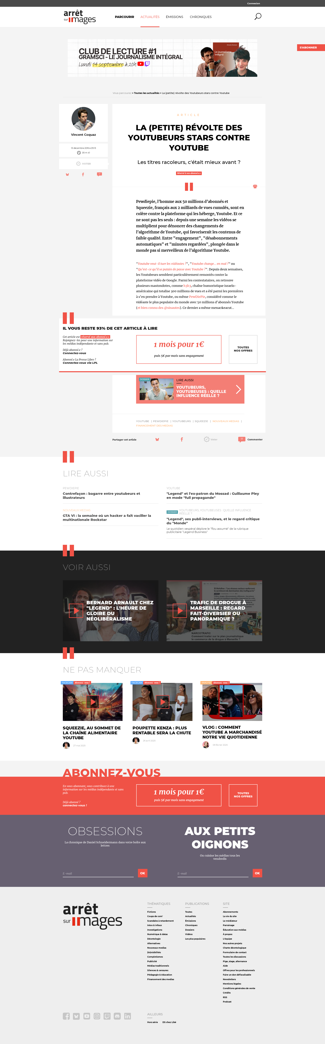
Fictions (151, 912)
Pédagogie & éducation (159, 974)
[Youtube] (87, 1018)
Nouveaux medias (226, 421)
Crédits (227, 992)
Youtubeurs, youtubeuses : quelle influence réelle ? (215, 512)
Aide (225, 966)
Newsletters (229, 979)
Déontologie (154, 939)
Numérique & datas (157, 934)
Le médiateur (230, 921)
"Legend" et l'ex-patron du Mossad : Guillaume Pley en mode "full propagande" (213, 496)
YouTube (142, 421)
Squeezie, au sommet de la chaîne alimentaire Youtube (92, 732)
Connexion (253, 3)
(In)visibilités (154, 952)
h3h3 (187, 286)
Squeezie (201, 421)
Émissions (174, 17)
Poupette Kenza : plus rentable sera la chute (162, 730)
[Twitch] (107, 1018)
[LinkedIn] (127, 1018)
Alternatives (153, 943)
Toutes (188, 912)
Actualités (149, 17)
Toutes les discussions (234, 957)
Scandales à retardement (160, 921)
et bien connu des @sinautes (158, 308)
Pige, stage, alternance (235, 961)
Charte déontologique (234, 948)
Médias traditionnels (158, 966)
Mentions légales (232, 983)
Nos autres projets (232, 943)
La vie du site (230, 916)
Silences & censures (157, 970)
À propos (227, 934)
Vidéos (188, 934)
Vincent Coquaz (83, 135)
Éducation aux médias (234, 930)
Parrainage (228, 925)
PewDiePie (197, 297)
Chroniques (201, 17)
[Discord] (117, 1018)
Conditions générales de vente (239, 988)
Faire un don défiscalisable (237, 974)
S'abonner (308, 47)
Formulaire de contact (234, 952)
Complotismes (155, 957)
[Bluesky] (77, 1018)
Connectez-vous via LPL (80, 362)
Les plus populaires (195, 939)
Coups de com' (155, 916)
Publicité (152, 961)
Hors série (152, 1022)
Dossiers (189, 930)
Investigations (154, 930)
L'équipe (227, 939)
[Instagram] (97, 1018)
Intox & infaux (154, 925)
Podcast (227, 1001)
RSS (225, 997)
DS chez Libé (169, 1022)
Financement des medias (154, 425)
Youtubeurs (181, 421)
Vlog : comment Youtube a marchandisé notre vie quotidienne (232, 732)
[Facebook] (66, 1018)
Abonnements (230, 912)
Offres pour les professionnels (239, 970)
